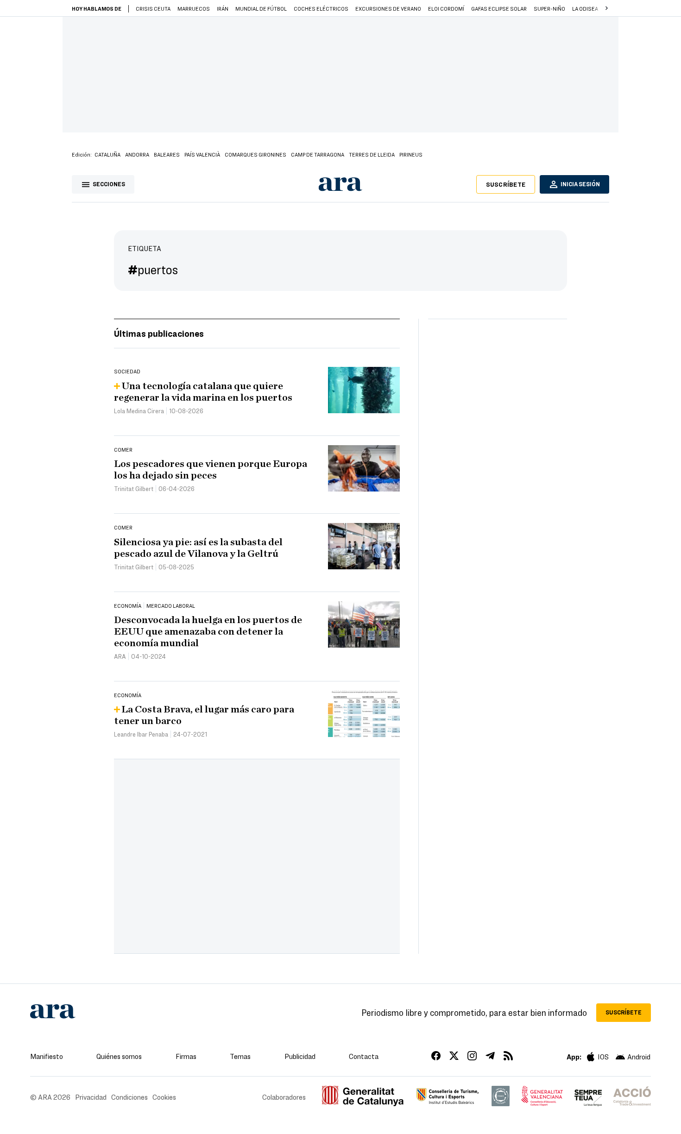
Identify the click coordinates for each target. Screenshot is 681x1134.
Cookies (164, 1097)
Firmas (186, 1056)
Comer (123, 449)
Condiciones (129, 1097)
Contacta (363, 1056)
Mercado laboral (170, 605)
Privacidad (91, 1097)
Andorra (137, 154)
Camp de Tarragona (317, 154)
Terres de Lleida (372, 154)
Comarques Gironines (255, 154)
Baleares (167, 154)
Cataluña (107, 154)
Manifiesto (46, 1056)
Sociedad (127, 371)
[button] (606, 8)
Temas (240, 1056)
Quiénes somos (119, 1056)
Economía (127, 605)
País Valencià (202, 154)
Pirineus (410, 154)
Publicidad (299, 1056)
